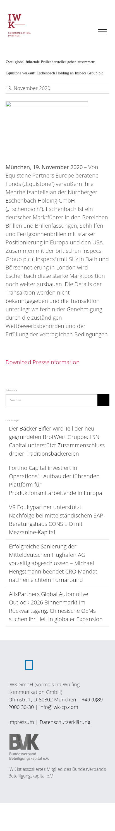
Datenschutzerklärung (65, 722)
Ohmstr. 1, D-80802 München (42, 699)
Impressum (21, 722)
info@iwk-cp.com (58, 707)
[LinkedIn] (29, 665)
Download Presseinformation (43, 362)
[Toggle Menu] (102, 31)
